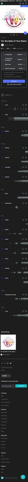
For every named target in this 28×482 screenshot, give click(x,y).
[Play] (25, 33)
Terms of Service (5, 402)
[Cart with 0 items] (20, 3)
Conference (4, 438)
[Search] (23, 3)
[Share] (11, 35)
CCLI (2, 455)
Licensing (3, 428)
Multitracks (4, 412)
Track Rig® (4, 422)
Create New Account (6, 367)
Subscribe (21, 385)
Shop (2, 431)
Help (2, 469)
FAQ (2, 472)
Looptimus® (4, 418)
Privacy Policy (5, 405)
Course (3, 447)
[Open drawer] (26, 3)
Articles (3, 441)
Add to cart (14, 81)
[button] (14, 35)
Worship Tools (4, 459)
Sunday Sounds (5, 462)
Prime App (4, 415)
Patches (3, 425)
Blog (2, 396)
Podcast (3, 444)
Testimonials (4, 399)
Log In (2, 370)
